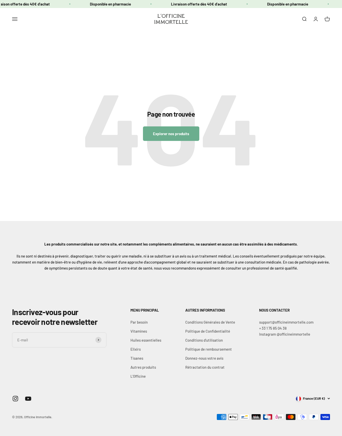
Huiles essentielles (145, 340)
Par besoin (139, 322)
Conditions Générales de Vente (210, 322)
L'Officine (138, 376)
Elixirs (135, 349)
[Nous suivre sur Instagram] (15, 398)
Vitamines (138, 331)
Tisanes (136, 358)
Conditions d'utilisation (204, 340)
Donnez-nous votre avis (204, 358)
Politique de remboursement (208, 349)
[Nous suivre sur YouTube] (28, 398)
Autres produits (143, 367)
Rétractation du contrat (205, 367)
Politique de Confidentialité (207, 331)
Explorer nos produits (171, 133)
